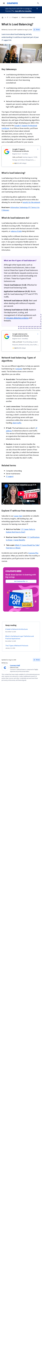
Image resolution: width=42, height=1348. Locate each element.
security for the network (31, 202)
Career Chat (18, 516)
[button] (36, 29)
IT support (9, 476)
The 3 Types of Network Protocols (16, 646)
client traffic (17, 423)
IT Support (15, 17)
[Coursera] (12, 3)
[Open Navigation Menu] (4, 3)
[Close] (37, 8)
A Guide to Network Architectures (16, 629)
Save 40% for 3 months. (23, 11)
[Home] (2, 17)
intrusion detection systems (17, 318)
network (19, 369)
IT (7, 17)
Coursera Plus (33, 553)
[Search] (38, 3)
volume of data (16, 231)
